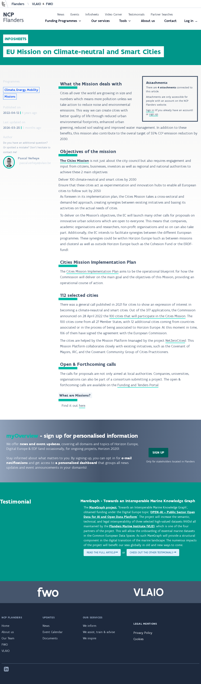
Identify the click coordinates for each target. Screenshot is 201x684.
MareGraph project (103, 507)
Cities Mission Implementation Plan (92, 271)
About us (148, 21)
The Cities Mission (74, 161)
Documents (50, 638)
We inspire (89, 638)
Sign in (150, 110)
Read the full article (101, 552)
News (60, 14)
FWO (49, 4)
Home (5, 626)
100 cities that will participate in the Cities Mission (147, 316)
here (82, 405)
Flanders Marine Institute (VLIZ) (131, 526)
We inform (89, 626)
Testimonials (136, 14)
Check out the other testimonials (152, 552)
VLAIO (36, 4)
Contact (170, 21)
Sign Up (158, 452)
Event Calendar (53, 632)
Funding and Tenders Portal (137, 385)
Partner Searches (162, 14)
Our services (100, 21)
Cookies (138, 639)
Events (74, 14)
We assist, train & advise (99, 632)
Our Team (8, 638)
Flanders (18, 4)
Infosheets (92, 14)
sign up (153, 114)
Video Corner (113, 14)
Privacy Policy (142, 633)
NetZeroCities (175, 340)
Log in (191, 21)
